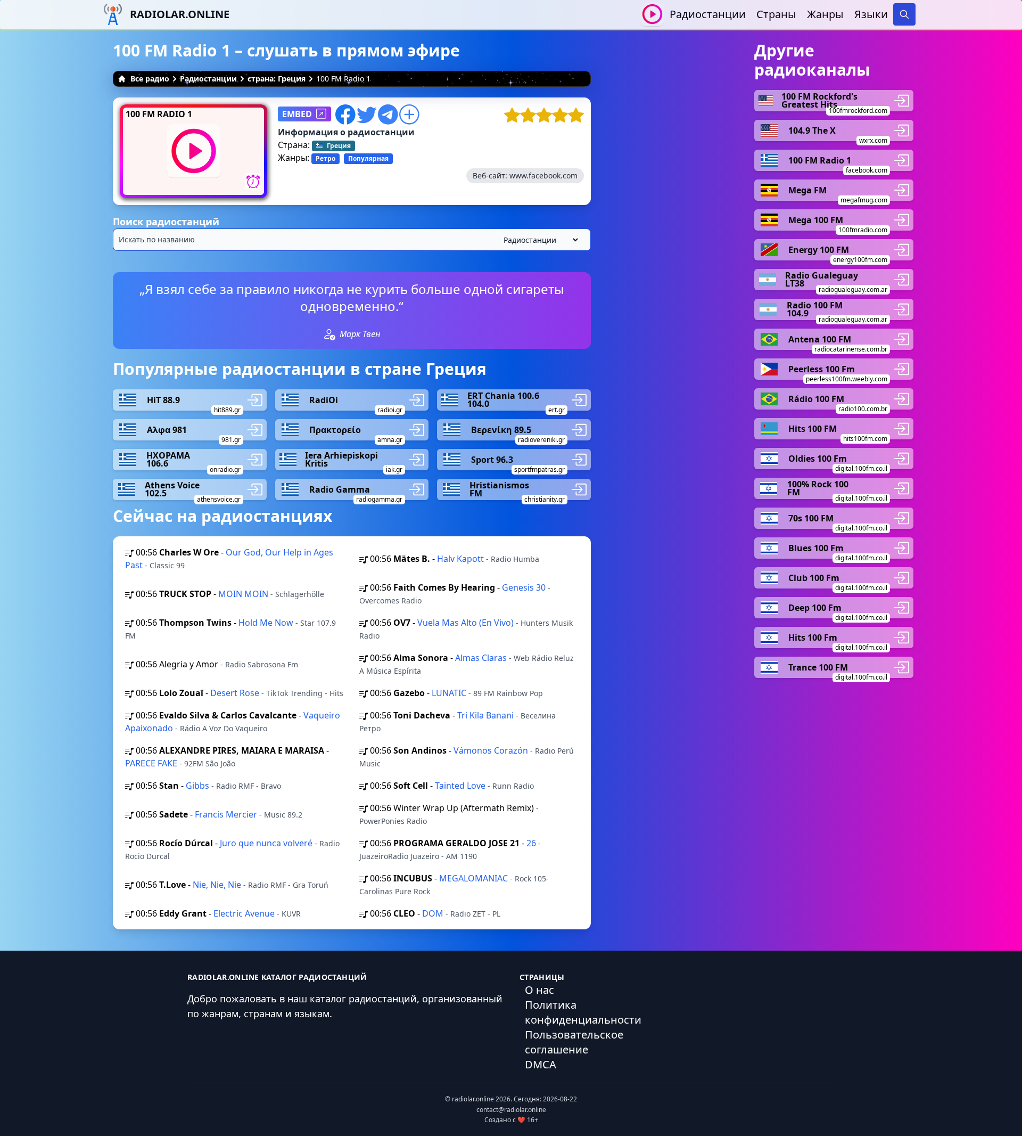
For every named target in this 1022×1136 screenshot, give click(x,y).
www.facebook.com (543, 175)
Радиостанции (708, 14)
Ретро (325, 158)
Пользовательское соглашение (574, 1042)
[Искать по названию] (352, 239)
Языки (871, 14)
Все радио (149, 78)
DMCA (540, 1064)
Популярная (368, 158)
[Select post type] (538, 240)
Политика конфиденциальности (583, 1012)
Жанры (825, 14)
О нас (539, 990)
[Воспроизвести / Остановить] (652, 14)
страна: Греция (277, 78)
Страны (776, 14)
